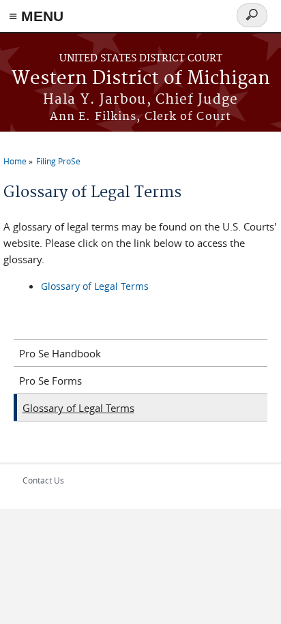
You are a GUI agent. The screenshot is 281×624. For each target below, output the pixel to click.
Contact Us (43, 480)
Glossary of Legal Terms (95, 286)
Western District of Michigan (141, 79)
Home (15, 160)
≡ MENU (36, 16)
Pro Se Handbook (60, 353)
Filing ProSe (58, 160)
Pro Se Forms (50, 380)
